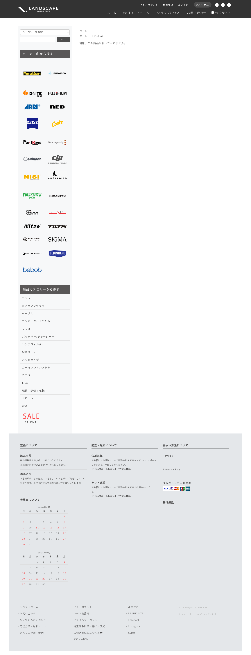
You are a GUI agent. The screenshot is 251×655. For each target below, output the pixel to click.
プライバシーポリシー (87, 619)
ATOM (85, 639)
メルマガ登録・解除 (32, 632)
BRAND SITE (136, 613)
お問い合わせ (196, 13)
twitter (132, 632)
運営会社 (133, 606)
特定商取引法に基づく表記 (89, 626)
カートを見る (81, 613)
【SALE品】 (98, 36)
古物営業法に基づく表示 (88, 632)
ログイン (183, 4)
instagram (134, 626)
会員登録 (168, 4)
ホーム (111, 13)
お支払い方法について (33, 619)
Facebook (134, 619)
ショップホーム (29, 606)
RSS (76, 639)
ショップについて (170, 13)
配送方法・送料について (34, 626)
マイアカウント (149, 4)
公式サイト (223, 13)
